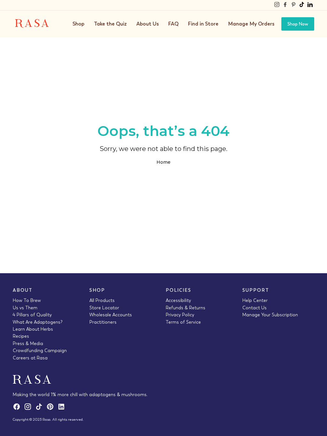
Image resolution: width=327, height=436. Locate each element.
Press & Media (28, 343)
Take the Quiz (110, 23)
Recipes (21, 336)
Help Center (255, 300)
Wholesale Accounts (110, 315)
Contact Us (254, 308)
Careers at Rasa (30, 358)
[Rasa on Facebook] (285, 5)
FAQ (173, 23)
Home (163, 162)
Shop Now (297, 24)
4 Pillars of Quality (32, 315)
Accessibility (178, 300)
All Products (102, 300)
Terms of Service (183, 322)
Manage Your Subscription (270, 315)
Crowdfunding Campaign (40, 350)
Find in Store (203, 23)
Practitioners (103, 322)
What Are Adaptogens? (38, 322)
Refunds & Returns (185, 308)
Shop (78, 23)
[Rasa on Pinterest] (293, 5)
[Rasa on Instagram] (277, 5)
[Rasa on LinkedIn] (310, 5)
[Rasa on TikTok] (302, 5)
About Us (147, 23)
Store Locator (104, 308)
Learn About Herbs (33, 329)
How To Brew (27, 300)
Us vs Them (25, 308)
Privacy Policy (180, 315)
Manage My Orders (251, 23)
